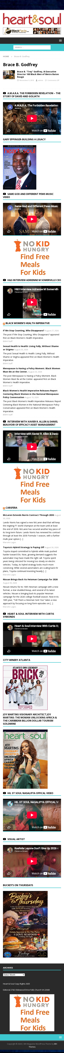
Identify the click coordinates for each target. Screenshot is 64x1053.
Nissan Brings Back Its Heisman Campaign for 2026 (30, 579)
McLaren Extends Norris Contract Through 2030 (28, 515)
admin (40, 80)
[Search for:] (32, 47)
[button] (60, 40)
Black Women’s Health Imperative (28, 323)
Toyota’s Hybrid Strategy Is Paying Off (23, 547)
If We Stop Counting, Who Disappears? (23, 330)
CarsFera (11, 507)
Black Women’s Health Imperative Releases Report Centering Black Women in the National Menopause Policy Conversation (31, 394)
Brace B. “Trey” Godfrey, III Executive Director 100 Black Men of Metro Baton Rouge (38, 74)
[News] (9, 74)
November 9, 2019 (26, 80)
